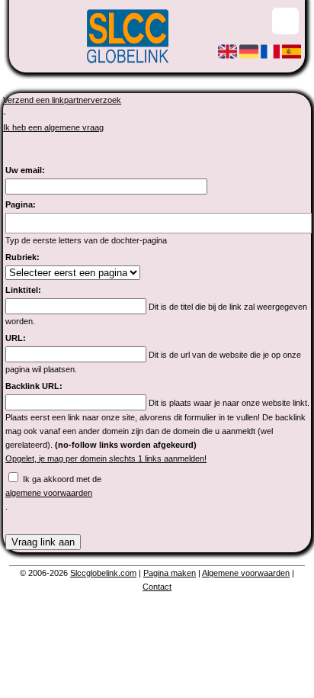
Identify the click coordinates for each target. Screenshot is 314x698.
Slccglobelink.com (103, 572)
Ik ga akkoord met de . (53, 492)
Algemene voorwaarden (246, 572)
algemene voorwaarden (48, 492)
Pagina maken (169, 572)
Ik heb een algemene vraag (53, 127)
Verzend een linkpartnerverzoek (62, 100)
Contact (157, 586)
